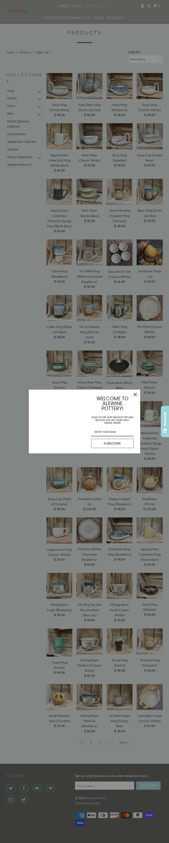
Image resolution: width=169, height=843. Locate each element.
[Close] (135, 394)
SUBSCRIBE (112, 443)
